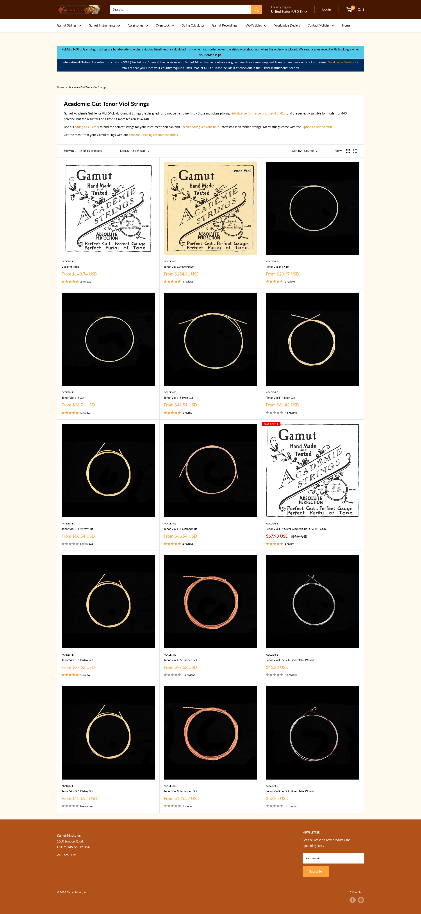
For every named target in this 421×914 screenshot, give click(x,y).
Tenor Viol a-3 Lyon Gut (178, 397)
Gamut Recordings (224, 25)
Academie (67, 261)
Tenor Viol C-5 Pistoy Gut (77, 660)
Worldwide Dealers (287, 25)
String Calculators (87, 127)
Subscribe (315, 871)
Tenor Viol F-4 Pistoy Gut (77, 529)
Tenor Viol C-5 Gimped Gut (180, 660)
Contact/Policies (319, 25)
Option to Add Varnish (317, 127)
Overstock (162, 25)
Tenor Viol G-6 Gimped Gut (180, 791)
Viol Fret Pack (70, 266)
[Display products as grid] (348, 151)
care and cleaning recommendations (153, 135)
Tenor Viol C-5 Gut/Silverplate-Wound (290, 660)
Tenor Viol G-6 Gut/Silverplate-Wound (290, 791)
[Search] (256, 9)
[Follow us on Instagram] (361, 900)
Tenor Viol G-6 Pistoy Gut (77, 791)
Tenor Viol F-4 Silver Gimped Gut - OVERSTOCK (296, 529)
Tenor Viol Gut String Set (179, 266)
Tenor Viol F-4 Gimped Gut (180, 529)
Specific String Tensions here (200, 127)
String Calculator (193, 25)
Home (346, 25)
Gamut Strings (66, 25)
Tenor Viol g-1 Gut (277, 266)
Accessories (135, 25)
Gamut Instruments (102, 25)
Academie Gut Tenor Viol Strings (87, 87)
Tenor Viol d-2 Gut (73, 397)
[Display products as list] (355, 151)
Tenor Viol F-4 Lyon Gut (280, 397)
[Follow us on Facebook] (353, 900)
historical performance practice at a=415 (257, 113)
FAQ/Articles (253, 25)
